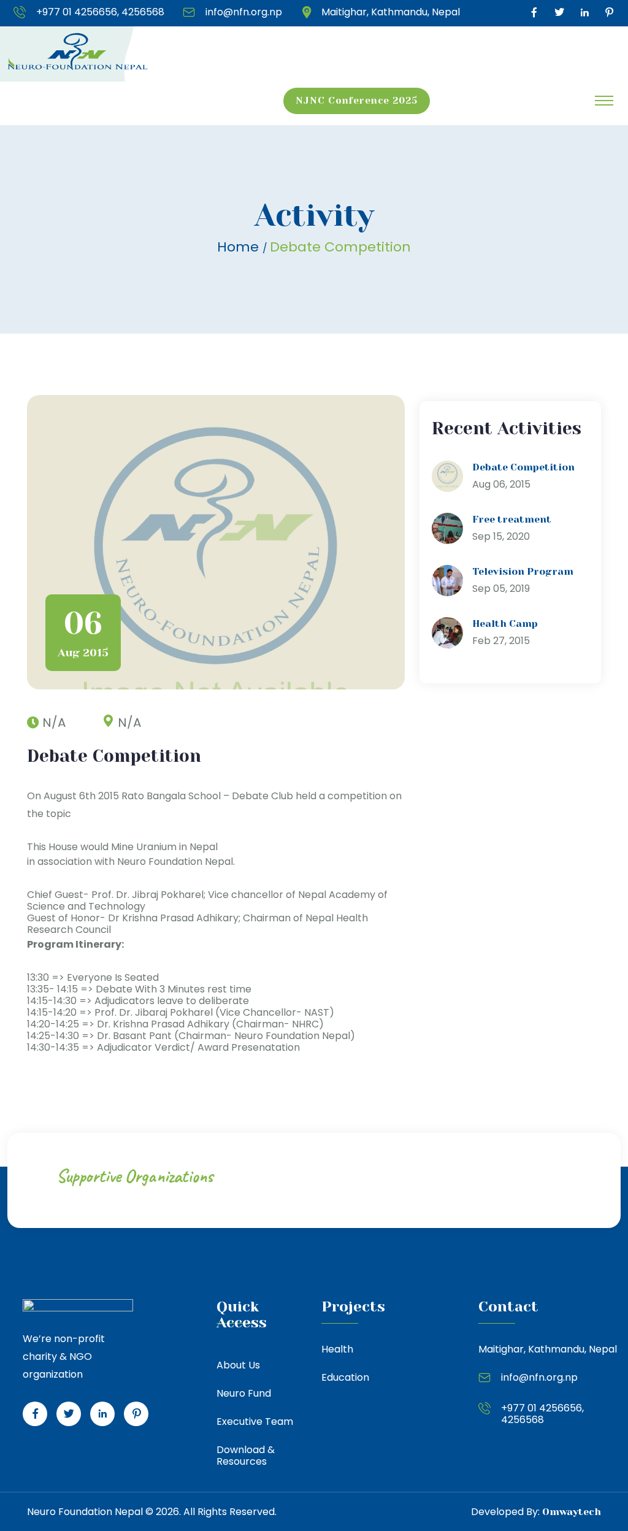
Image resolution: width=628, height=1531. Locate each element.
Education (345, 1377)
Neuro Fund (243, 1393)
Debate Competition (523, 467)
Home (239, 246)
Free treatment (511, 519)
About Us (238, 1365)
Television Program (522, 571)
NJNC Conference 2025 (357, 100)
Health (337, 1349)
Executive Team (254, 1421)
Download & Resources (245, 1455)
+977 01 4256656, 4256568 (100, 12)
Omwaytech (571, 1512)
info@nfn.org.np (243, 12)
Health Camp (505, 623)
